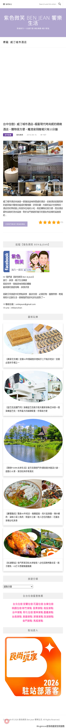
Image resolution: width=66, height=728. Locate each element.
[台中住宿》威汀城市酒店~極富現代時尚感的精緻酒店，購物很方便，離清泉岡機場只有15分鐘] (33, 168)
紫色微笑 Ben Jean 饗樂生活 (33, 20)
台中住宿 (8, 135)
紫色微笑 (19, 135)
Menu (9, 4)
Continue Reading (15, 224)
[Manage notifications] (6, 721)
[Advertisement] (33, 88)
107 (44, 135)
